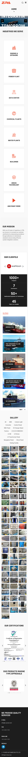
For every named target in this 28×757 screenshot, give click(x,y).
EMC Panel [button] (7, 428)
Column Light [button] (18, 422)
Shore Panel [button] (19, 440)
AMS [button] (10, 422)
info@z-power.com (7, 723)
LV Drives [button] (16, 434)
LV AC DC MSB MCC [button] (17, 431)
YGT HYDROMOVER (10, 401)
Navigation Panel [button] (9, 440)
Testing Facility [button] (14, 443)
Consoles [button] (8, 425)
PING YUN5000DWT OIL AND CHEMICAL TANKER (13, 344)
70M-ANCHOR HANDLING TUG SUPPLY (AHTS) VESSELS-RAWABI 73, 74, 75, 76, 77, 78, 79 (14, 382)
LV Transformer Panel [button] (13, 437)
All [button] (5, 422)
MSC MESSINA (9, 364)
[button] (2, 20)
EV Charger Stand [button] (18, 428)
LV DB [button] (9, 434)
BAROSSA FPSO (10, 327)
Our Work (5, 313)
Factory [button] (6, 431)
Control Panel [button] (18, 425)
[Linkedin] (3, 747)
